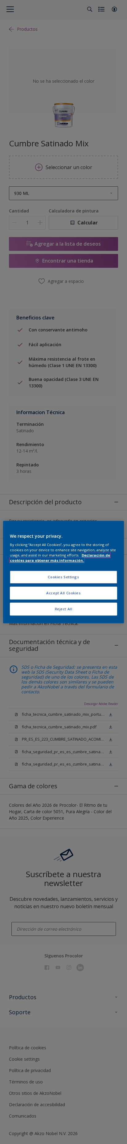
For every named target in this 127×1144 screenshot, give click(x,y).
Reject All (63, 609)
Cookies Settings (63, 577)
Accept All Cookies (63, 593)
